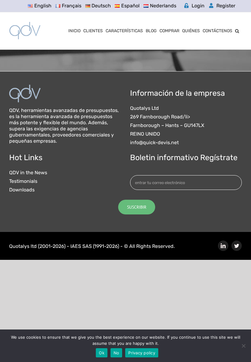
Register (225, 6)
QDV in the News (28, 172)
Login (198, 6)
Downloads (22, 189)
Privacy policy (141, 352)
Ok (101, 352)
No (116, 352)
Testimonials (23, 181)
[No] (243, 346)
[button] (237, 30)
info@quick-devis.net (154, 142)
